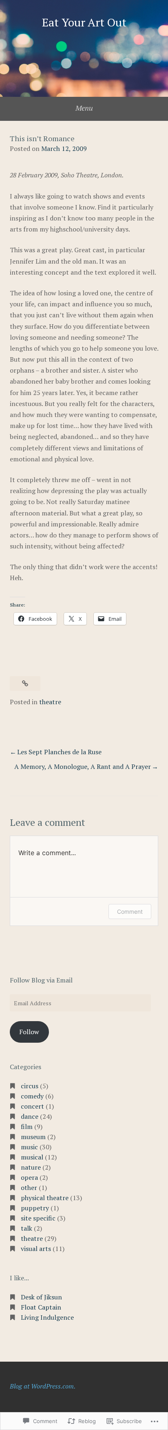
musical (32, 1157)
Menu (84, 108)
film (27, 1126)
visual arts (36, 1248)
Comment (130, 911)
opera (29, 1177)
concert (32, 1106)
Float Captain (41, 1307)
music (29, 1146)
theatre (50, 701)
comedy (32, 1096)
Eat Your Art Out (84, 22)
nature (31, 1167)
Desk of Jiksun (41, 1296)
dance (29, 1116)
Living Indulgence (47, 1317)
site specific (38, 1218)
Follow (29, 1031)
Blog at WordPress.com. (42, 1386)
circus (29, 1085)
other (29, 1187)
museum (33, 1136)
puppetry (35, 1207)
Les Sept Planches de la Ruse (59, 751)
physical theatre (45, 1197)
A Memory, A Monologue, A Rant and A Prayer (82, 766)
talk (26, 1228)
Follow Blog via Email (41, 980)
